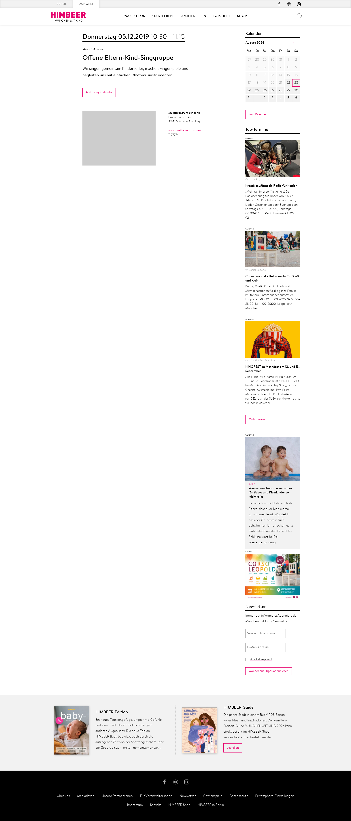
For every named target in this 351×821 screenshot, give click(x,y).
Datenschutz (239, 796)
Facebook (279, 4)
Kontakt (155, 805)
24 (249, 90)
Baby (252, 484)
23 (296, 83)
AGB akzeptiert (261, 659)
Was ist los (134, 16)
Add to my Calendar (99, 92)
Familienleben (193, 16)
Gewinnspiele (212, 796)
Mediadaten (85, 796)
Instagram (298, 4)
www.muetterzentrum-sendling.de (185, 130)
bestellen (233, 747)
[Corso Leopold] (272, 578)
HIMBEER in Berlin (211, 805)
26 (265, 90)
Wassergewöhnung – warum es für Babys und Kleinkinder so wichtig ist (270, 493)
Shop (242, 16)
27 (272, 90)
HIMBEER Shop (179, 805)
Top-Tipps (222, 16)
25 (257, 90)
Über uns (63, 796)
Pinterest (289, 4)
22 (288, 83)
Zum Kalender (258, 114)
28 (280, 90)
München (86, 4)
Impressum (135, 805)
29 (288, 90)
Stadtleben (162, 16)
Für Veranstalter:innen (156, 796)
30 (296, 90)
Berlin (62, 4)
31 (249, 98)
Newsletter (188, 796)
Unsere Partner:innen (117, 796)
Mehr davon (257, 419)
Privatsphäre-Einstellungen (274, 796)
